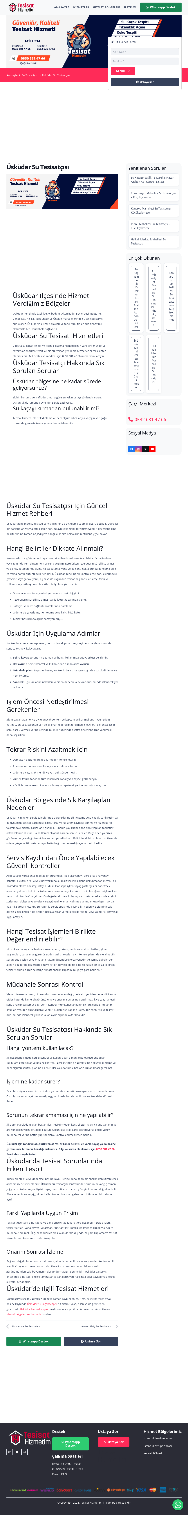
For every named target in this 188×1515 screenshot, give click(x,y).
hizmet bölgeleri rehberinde (23, 1314)
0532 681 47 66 (105, 1149)
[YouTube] (152, 449)
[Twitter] (145, 449)
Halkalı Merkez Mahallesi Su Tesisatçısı (148, 241)
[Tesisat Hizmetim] (21, 7)
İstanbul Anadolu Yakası (158, 1438)
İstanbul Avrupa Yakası (158, 1446)
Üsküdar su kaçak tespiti (42, 1304)
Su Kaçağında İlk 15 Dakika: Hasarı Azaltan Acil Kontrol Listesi (152, 179)
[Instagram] (138, 449)
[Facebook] (131, 449)
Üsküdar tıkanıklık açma (34, 1309)
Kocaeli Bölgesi (153, 1453)
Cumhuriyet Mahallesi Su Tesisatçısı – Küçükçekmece (153, 195)
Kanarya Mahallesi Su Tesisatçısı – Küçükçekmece (152, 210)
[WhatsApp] (24, 1452)
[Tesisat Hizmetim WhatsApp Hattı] (177, 1505)
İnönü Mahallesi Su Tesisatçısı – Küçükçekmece (151, 226)
